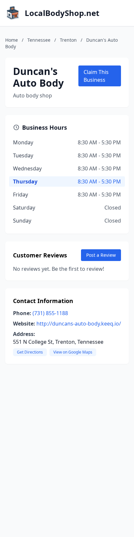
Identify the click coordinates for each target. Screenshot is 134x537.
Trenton (68, 40)
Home (11, 40)
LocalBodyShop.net (62, 13)
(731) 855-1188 (50, 313)
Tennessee (38, 40)
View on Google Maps (72, 352)
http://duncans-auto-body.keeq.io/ (78, 323)
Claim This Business (96, 75)
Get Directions (30, 352)
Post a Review (101, 255)
